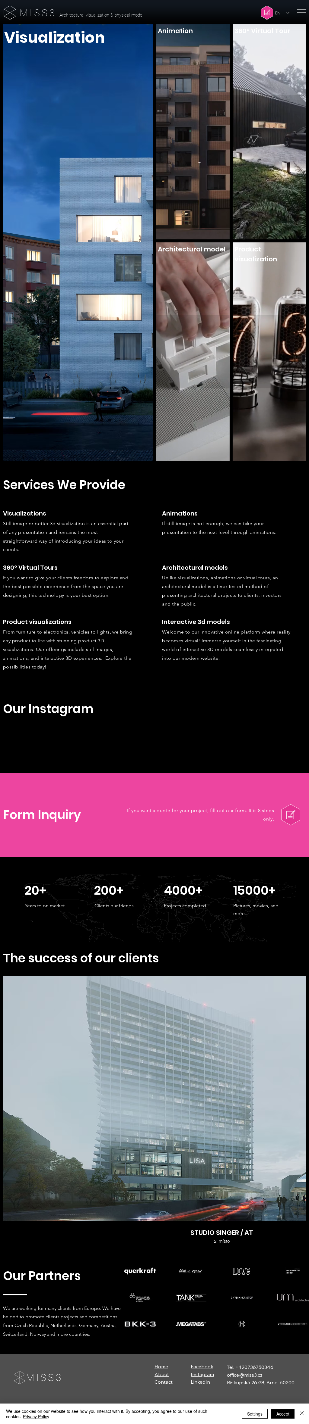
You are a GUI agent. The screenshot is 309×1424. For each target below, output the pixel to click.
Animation (175, 31)
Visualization (54, 37)
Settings (255, 1414)
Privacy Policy (36, 1416)
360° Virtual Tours (30, 567)
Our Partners (42, 1350)
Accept (282, 1414)
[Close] (301, 1413)
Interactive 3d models (196, 622)
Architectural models (195, 567)
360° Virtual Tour (262, 31)
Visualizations (24, 513)
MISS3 (38, 13)
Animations (180, 513)
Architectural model (192, 249)
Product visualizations (37, 622)
